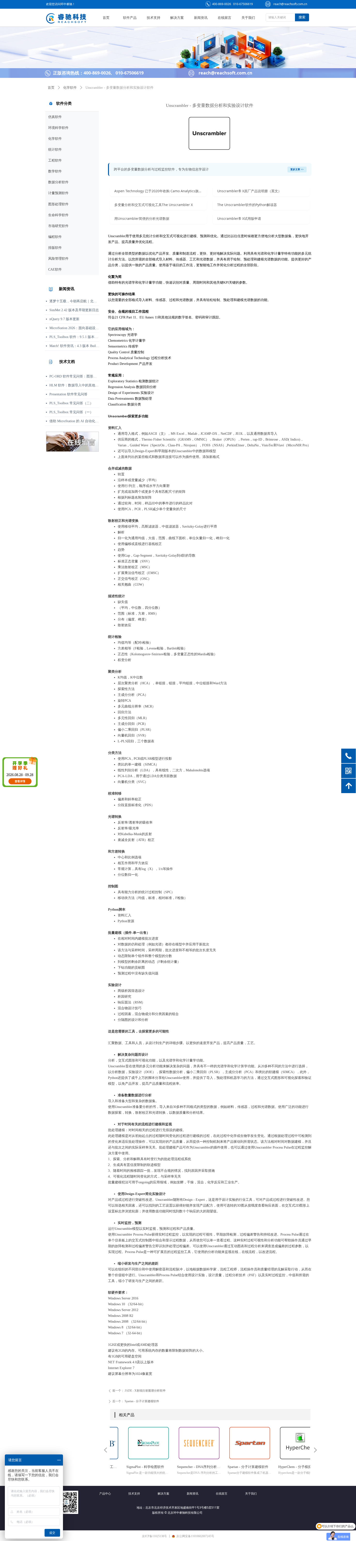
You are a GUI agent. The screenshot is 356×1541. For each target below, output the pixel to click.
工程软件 (55, 160)
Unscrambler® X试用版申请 (239, 218)
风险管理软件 (58, 258)
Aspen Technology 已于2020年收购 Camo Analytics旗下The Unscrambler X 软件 (160, 191)
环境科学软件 (58, 128)
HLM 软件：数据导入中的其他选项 (74, 385)
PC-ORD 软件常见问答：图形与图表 (74, 376)
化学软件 (55, 138)
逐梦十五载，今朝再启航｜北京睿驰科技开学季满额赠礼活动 (74, 301)
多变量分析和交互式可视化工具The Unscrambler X (153, 204)
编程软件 (55, 237)
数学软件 (55, 171)
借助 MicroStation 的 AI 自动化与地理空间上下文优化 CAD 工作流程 (74, 421)
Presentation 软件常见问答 (68, 394)
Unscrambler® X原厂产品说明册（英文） (249, 191)
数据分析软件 (58, 182)
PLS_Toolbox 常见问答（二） (71, 403)
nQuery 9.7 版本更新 (64, 319)
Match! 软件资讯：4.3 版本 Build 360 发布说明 (74, 346)
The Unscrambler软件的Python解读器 (247, 204)
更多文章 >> (297, 169)
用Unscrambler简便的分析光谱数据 (141, 218)
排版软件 (55, 248)
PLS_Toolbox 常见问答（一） (71, 412)
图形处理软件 (58, 204)
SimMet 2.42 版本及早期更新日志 (74, 310)
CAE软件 (55, 269)
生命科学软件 (58, 215)
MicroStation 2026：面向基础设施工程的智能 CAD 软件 (74, 328)
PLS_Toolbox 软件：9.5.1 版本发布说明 (74, 337)
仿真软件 (55, 117)
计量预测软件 (58, 193)
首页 (51, 87)
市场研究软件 (58, 226)
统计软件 (55, 149)
